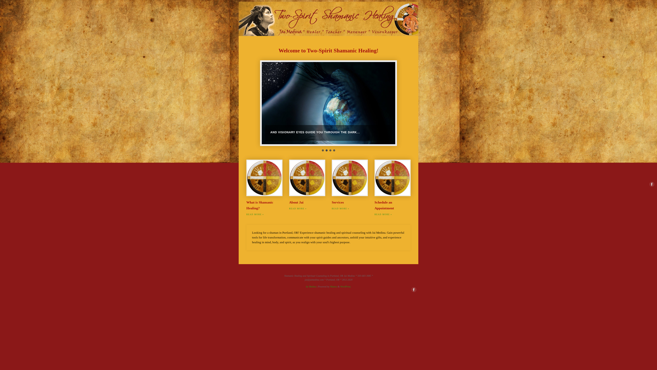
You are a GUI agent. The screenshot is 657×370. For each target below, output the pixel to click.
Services (338, 202)
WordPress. (345, 286)
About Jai (296, 202)
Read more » (255, 214)
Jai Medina (311, 286)
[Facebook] (413, 7)
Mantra (333, 286)
